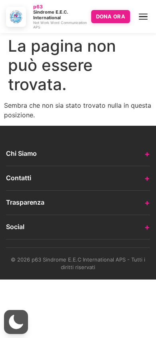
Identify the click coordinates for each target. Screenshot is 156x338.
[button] (16, 322)
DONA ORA (110, 16)
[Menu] (143, 16)
